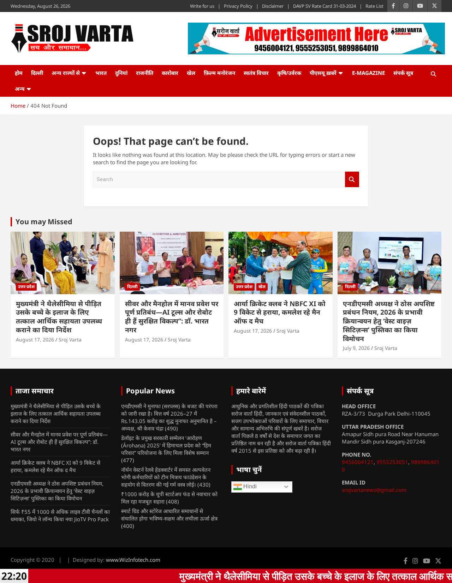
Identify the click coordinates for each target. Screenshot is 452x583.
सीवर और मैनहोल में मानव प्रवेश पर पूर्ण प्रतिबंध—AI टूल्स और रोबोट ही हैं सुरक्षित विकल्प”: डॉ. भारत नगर (171, 316)
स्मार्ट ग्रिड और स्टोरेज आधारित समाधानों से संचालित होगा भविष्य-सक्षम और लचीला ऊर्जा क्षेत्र (169, 514)
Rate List (374, 6)
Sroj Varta (70, 339)
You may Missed (44, 221)
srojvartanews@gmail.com (374, 489)
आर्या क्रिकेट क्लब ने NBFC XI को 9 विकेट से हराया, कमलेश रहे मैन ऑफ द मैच (280, 312)
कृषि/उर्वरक (289, 72)
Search (352, 180)
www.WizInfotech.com (133, 559)
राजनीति (144, 72)
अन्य (20, 88)
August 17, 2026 (35, 339)
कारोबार (170, 72)
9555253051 (392, 461)
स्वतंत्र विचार (256, 72)
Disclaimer (273, 6)
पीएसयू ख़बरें (323, 72)
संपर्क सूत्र (403, 72)
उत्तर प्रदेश (26, 287)
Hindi (249, 486)
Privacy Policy (238, 6)
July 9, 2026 (356, 348)
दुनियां (121, 72)
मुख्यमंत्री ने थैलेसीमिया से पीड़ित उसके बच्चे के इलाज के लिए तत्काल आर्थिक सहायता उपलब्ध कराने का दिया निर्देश (59, 316)
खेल (191, 72)
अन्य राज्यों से (66, 72)
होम (19, 72)
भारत (101, 72)
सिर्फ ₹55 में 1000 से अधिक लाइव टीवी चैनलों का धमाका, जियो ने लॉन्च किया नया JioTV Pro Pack (60, 515)
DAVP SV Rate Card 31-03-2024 (324, 6)
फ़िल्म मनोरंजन (219, 72)
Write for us (202, 6)
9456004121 (358, 461)
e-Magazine (368, 72)
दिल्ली (37, 72)
